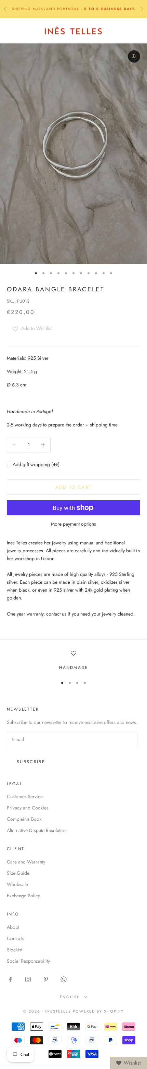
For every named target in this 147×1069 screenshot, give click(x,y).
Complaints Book (24, 819)
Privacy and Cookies (28, 807)
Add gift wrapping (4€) (35, 464)
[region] (73, 660)
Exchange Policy (23, 895)
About (13, 927)
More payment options (73, 523)
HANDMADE (73, 667)
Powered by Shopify (98, 1011)
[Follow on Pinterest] (45, 979)
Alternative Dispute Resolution (37, 830)
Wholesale (17, 884)
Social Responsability (28, 961)
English (70, 997)
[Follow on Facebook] (10, 979)
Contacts (15, 938)
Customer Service (25, 796)
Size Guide (18, 873)
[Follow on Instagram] (28, 979)
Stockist (14, 949)
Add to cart (73, 487)
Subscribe (31, 761)
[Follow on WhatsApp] (63, 979)
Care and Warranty (26, 861)
